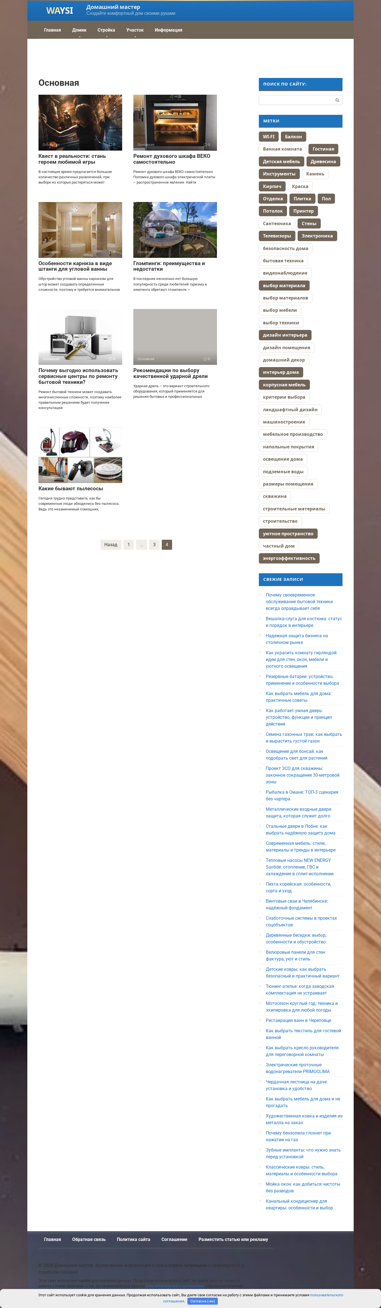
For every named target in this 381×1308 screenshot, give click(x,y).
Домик (79, 30)
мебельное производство (293, 434)
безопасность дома (285, 248)
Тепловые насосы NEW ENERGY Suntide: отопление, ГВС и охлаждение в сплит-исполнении (300, 867)
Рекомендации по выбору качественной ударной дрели (170, 373)
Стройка (106, 30)
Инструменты (279, 174)
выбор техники (281, 323)
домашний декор (284, 360)
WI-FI (268, 137)
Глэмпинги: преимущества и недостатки (169, 266)
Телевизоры (277, 236)
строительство (280, 521)
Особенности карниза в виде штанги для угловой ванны (75, 266)
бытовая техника (283, 261)
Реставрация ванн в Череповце (298, 1020)
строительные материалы (294, 509)
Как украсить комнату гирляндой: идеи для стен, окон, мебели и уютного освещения (301, 659)
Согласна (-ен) (203, 1301)
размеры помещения (288, 484)
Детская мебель (281, 161)
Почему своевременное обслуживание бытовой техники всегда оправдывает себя (299, 601)
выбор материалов (285, 298)
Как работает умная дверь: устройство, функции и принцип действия (299, 717)
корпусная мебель (284, 385)
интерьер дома (281, 372)
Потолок (273, 211)
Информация (168, 30)
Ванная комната (282, 149)
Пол (326, 199)
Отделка (273, 199)
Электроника (317, 236)
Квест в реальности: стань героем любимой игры (72, 159)
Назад (110, 544)
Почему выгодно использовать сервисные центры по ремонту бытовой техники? (78, 376)
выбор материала (284, 285)
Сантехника (277, 223)
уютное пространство (288, 534)
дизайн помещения (286, 347)
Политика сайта (133, 1239)
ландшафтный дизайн (290, 409)
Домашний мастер (113, 7)
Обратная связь (89, 1239)
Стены (309, 223)
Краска (300, 186)
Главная (52, 30)
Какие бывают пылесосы (70, 488)
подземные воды (283, 471)
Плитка (302, 199)
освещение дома (283, 459)
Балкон (293, 137)
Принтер (303, 211)
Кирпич (272, 186)
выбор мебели (280, 310)
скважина (275, 496)
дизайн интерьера (285, 335)
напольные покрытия (288, 447)
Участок (135, 30)
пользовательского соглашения (175, 1286)
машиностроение (284, 422)
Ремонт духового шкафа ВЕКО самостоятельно (171, 159)
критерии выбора (284, 397)
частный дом (279, 546)
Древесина (323, 161)
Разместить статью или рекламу (233, 1239)
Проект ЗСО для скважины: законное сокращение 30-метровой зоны (302, 775)
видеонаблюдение (285, 273)
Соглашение (174, 1239)
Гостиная (323, 149)
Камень (315, 174)
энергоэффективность (289, 558)
